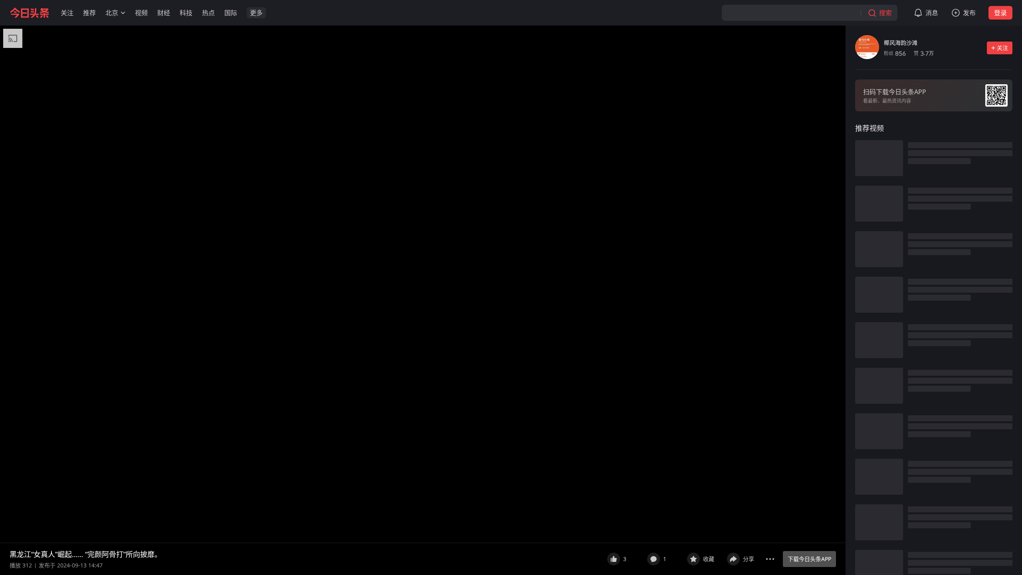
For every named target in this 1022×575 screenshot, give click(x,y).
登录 (1000, 12)
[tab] (869, 128)
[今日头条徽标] (30, 12)
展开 (590, 554)
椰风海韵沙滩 (900, 42)
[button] (67, 12)
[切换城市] (123, 12)
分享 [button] (748, 559)
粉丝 (895, 53)
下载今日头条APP (809, 559)
